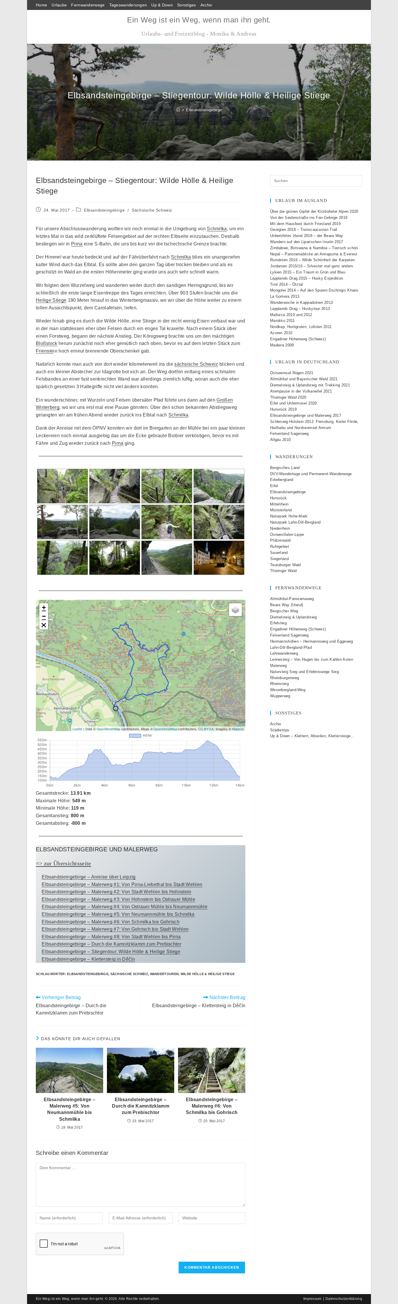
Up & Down (162, 5)
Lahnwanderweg (284, 653)
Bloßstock (46, 343)
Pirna (77, 243)
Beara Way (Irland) (286, 605)
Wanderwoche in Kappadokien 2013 (301, 302)
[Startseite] (178, 110)
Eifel (274, 486)
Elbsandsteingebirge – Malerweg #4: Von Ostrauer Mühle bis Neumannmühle (124, 906)
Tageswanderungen (128, 5)
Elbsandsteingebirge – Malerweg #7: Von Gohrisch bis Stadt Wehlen (115, 929)
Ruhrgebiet (279, 546)
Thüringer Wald (283, 571)
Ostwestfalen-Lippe (287, 534)
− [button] (44, 616)
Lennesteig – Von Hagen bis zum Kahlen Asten (311, 659)
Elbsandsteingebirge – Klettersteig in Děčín (88, 959)
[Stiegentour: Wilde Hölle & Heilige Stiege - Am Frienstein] (62, 558)
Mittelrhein (279, 504)
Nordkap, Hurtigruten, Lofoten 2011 (301, 327)
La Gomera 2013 (284, 296)
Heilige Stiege (51, 300)
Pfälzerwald (280, 540)
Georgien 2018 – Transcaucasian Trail (303, 229)
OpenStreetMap (108, 728)
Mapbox (238, 728)
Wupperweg (280, 696)
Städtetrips (279, 730)
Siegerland (279, 559)
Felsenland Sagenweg (289, 433)
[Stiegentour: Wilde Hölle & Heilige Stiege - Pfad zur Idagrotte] (166, 558)
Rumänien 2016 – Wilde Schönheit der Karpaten (312, 260)
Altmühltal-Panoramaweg (292, 599)
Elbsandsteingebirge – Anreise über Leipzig (89, 876)
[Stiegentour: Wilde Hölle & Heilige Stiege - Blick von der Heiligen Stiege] (218, 486)
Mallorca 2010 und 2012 (291, 315)
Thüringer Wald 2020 (288, 397)
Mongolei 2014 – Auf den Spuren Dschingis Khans (314, 290)
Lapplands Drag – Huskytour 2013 (300, 308)
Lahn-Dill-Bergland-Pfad (291, 647)
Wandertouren (164, 974)
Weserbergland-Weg (287, 690)
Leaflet (77, 728)
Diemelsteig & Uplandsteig (293, 617)
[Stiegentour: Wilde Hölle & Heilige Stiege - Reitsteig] (166, 522)
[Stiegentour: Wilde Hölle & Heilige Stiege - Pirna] (218, 558)
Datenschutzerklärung (343, 1299)
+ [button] (44, 607)
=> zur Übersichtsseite (63, 863)
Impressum (312, 1299)
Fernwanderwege (88, 5)
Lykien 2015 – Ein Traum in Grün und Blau (307, 272)
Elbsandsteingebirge (204, 110)
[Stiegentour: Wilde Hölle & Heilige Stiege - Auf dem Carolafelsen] (62, 522)
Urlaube (59, 5)
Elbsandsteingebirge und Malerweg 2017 (305, 415)
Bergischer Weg (284, 611)
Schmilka (217, 228)
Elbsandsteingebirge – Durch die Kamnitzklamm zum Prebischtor (111, 944)
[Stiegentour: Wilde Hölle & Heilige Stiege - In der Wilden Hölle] (218, 522)
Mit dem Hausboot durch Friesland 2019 (305, 224)
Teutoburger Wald (285, 565)
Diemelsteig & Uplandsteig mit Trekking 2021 (310, 385)
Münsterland (281, 510)
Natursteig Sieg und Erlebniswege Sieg (304, 672)
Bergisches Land (285, 468)
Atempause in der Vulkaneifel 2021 (301, 391)
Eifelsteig (278, 623)
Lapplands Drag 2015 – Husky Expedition (306, 278)
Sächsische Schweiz (152, 210)
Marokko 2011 (282, 320)
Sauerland (279, 552)
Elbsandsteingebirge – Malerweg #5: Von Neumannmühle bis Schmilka (118, 914)
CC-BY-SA (206, 728)
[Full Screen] (43, 625)
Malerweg (278, 665)
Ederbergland (281, 479)
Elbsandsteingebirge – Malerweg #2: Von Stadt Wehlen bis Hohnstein (116, 891)
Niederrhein (280, 528)
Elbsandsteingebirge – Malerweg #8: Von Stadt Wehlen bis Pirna (111, 936)
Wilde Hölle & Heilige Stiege (208, 974)
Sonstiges (186, 5)
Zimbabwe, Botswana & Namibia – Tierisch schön (314, 248)
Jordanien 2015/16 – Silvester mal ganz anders (311, 266)
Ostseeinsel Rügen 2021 (292, 373)
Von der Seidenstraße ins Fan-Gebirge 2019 (308, 217)
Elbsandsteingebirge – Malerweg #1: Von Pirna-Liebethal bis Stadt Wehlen (122, 884)
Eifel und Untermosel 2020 (293, 403)
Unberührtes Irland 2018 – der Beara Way (306, 235)
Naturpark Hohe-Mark (289, 516)
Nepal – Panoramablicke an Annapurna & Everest (314, 254)
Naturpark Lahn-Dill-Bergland (295, 522)
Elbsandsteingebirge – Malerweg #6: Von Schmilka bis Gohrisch (110, 921)
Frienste (44, 350)
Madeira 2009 (282, 345)
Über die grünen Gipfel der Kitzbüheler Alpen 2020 (314, 211)
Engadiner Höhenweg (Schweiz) (298, 339)
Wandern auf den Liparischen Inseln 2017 (306, 242)
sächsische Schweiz (196, 364)
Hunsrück (278, 498)
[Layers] (235, 609)
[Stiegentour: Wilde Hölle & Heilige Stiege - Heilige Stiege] (62, 486)
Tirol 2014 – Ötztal (286, 284)
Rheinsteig (279, 683)
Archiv (206, 5)
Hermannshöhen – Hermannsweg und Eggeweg (311, 641)
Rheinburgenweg (284, 678)
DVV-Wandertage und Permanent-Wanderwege (311, 474)
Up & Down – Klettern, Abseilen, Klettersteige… (312, 736)
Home (41, 5)
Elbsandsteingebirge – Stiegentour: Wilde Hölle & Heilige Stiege (111, 951)
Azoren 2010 (281, 333)
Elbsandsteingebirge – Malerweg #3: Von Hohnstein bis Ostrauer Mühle (118, 899)
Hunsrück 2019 (283, 409)
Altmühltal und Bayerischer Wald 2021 (304, 379)
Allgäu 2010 (280, 439)
